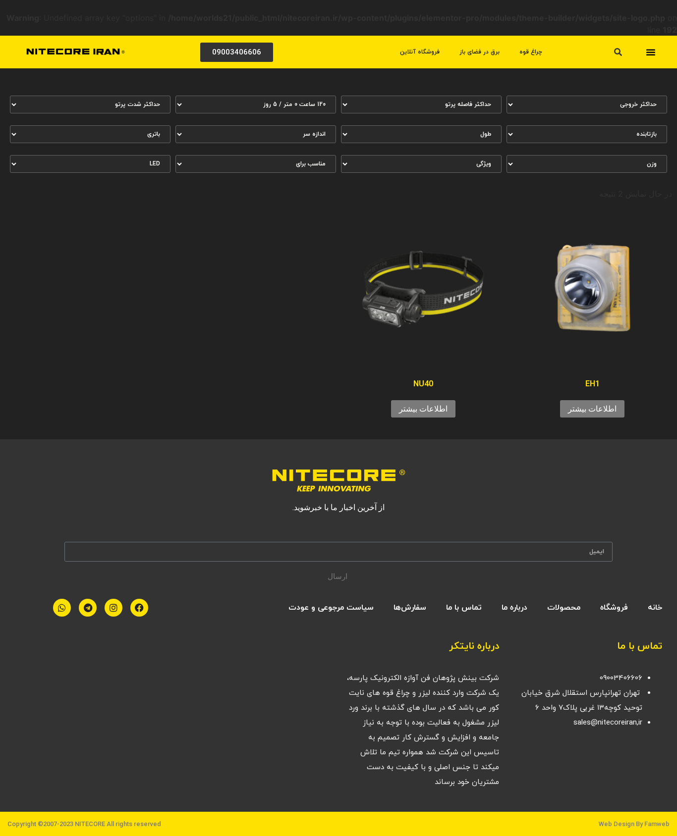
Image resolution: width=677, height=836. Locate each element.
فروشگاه (614, 607)
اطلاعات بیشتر (592, 409)
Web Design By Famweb (634, 824)
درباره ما (514, 607)
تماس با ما (464, 607)
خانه (655, 607)
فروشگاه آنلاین (420, 52)
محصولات (563, 607)
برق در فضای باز (479, 52)
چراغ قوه (530, 52)
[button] (650, 52)
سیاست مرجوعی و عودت (331, 607)
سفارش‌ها (410, 607)
